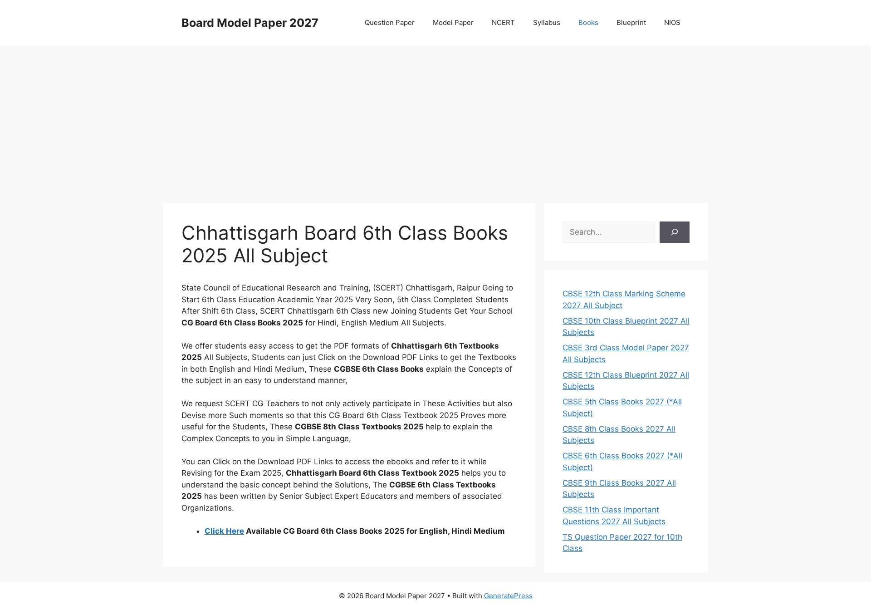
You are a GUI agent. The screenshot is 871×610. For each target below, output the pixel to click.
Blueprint (631, 22)
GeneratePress (508, 595)
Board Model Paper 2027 (249, 23)
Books (588, 22)
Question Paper (390, 22)
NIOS (672, 22)
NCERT (503, 22)
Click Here (224, 531)
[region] (435, 118)
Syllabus (546, 22)
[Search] (675, 232)
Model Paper (453, 22)
